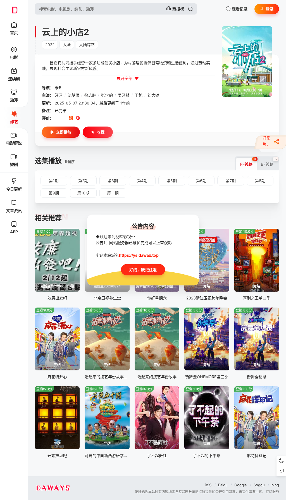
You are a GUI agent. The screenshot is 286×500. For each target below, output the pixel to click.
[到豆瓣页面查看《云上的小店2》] (57, 118)
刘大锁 (153, 95)
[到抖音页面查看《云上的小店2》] (64, 118)
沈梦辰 (73, 95)
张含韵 (107, 95)
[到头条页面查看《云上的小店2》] (92, 118)
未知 (59, 87)
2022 (49, 44)
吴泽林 (124, 95)
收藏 (100, 132)
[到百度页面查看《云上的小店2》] (99, 118)
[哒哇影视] (13, 8)
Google (240, 485)
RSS (208, 485)
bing (275, 485)
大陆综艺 (87, 44)
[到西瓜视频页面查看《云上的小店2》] (78, 118)
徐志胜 (90, 95)
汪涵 (59, 95)
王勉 (138, 95)
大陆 (67, 44)
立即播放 (64, 132)
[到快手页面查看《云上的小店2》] (71, 118)
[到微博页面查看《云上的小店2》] (85, 118)
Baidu (223, 485)
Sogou (259, 485)
